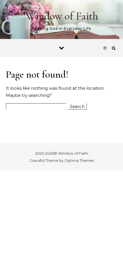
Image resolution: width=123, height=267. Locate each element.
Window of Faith (62, 16)
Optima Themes (79, 160)
